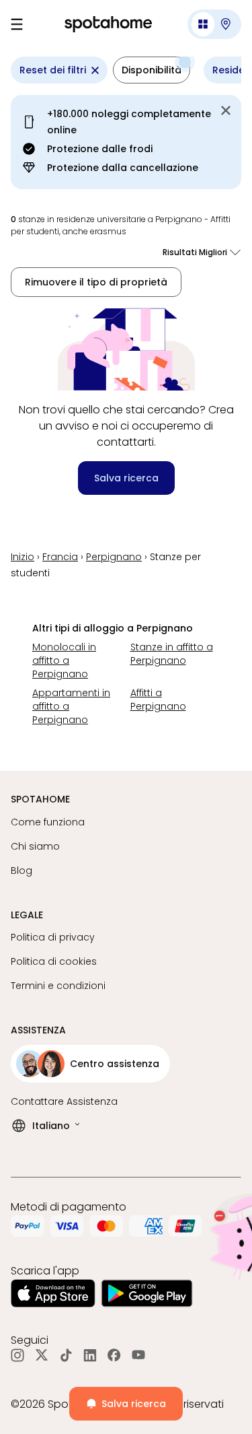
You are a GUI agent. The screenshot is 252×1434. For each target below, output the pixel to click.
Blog (21, 870)
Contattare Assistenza (64, 1101)
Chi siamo (35, 846)
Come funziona (48, 822)
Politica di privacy (53, 937)
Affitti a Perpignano (158, 699)
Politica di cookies (54, 961)
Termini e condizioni (58, 985)
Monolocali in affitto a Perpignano (64, 660)
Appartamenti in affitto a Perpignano (71, 706)
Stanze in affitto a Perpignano (171, 653)
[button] (214, 24)
